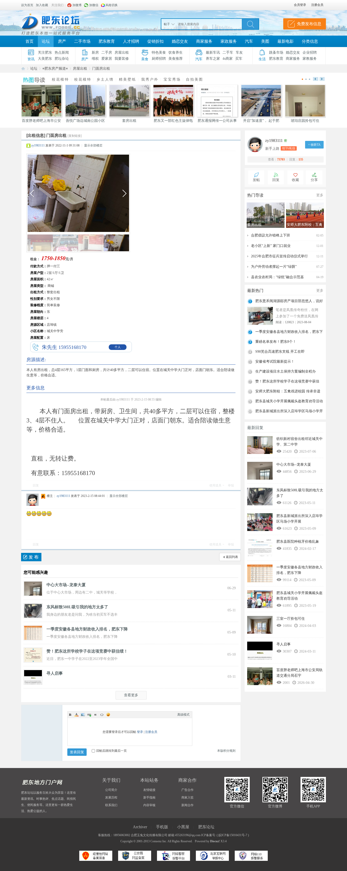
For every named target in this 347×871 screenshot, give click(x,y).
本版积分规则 (226, 750)
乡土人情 (105, 79)
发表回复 (77, 752)
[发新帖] (31, 557)
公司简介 (111, 790)
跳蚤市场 (276, 52)
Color (76, 714)
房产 (62, 41)
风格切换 (111, 5)
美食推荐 (175, 59)
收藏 (295, 180)
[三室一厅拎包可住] (260, 626)
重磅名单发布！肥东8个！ (275, 342)
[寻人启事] (33, 676)
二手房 (106, 52)
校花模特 (60, 79)
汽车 (249, 41)
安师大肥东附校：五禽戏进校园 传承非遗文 (287, 391)
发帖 (256, 180)
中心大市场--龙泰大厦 (66, 585)
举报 (231, 485)
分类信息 (310, 41)
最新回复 (255, 427)
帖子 (167, 24)
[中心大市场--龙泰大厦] (33, 588)
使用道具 (215, 485)
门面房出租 (101, 68)
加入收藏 (42, 5)
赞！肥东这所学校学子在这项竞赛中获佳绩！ (87, 651)
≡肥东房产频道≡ (55, 68)
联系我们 (111, 805)
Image (82, 714)
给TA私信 (288, 148)
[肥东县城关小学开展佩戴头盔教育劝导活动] (260, 600)
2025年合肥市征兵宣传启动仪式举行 (279, 256)
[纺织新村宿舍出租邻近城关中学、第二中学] (260, 446)
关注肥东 (45, 52)
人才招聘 (131, 41)
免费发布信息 (309, 24)
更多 (319, 195)
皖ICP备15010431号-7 (232, 835)
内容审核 (149, 805)
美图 (265, 41)
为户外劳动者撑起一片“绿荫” (274, 267)
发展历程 (111, 797)
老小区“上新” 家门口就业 (271, 246)
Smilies (108, 714)
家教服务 (310, 59)
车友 (239, 52)
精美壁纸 (127, 79)
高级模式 (183, 714)
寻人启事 (54, 673)
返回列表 (232, 557)
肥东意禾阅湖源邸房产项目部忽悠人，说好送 (289, 301)
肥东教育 (107, 41)
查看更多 (131, 695)
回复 (36, 485)
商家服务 (204, 41)
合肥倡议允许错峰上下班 (270, 235)
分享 (314, 180)
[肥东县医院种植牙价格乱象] (260, 549)
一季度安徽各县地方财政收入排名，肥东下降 (87, 629)
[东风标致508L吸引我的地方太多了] (33, 610)
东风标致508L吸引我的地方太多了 (77, 607)
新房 (95, 52)
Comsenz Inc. (158, 841)
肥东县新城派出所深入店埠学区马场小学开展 (289, 411)
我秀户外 (150, 79)
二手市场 (82, 41)
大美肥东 (45, 59)
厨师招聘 (159, 59)
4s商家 (228, 59)
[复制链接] (75, 136)
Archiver (140, 827)
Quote (95, 714)
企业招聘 (310, 52)
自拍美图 (194, 79)
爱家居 (106, 59)
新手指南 (149, 797)
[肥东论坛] (56, 23)
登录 (140, 732)
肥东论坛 (23, 68)
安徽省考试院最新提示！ (274, 361)
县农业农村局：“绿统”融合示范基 (277, 277)
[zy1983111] (256, 144)
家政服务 (228, 41)
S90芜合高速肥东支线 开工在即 (280, 351)
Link (89, 714)
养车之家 (213, 59)
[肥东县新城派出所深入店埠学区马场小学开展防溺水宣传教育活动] (260, 523)
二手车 (228, 52)
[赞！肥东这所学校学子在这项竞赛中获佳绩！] (33, 654)
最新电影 (285, 41)
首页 (29, 41)
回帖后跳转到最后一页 (111, 750)
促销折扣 (155, 41)
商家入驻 (187, 797)
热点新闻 (62, 52)
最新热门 (255, 290)
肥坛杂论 (62, 59)
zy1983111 (38, 145)
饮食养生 (175, 52)
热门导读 (255, 195)
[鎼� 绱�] (250, 24)
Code (101, 714)
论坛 (46, 41)
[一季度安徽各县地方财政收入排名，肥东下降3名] (33, 632)
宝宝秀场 (172, 79)
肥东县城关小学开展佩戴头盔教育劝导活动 (289, 401)
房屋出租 (122, 52)
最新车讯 (213, 52)
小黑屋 (183, 827)
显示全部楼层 (93, 145)
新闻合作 (187, 805)
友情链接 (149, 790)
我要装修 (122, 59)
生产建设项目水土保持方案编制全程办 (285, 371)
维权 (95, 59)
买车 (238, 59)
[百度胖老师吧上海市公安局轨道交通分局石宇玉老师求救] (260, 677)
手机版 (162, 827)
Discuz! (215, 841)
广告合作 (187, 790)
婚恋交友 (180, 41)
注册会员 (151, 732)
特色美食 (159, 52)
